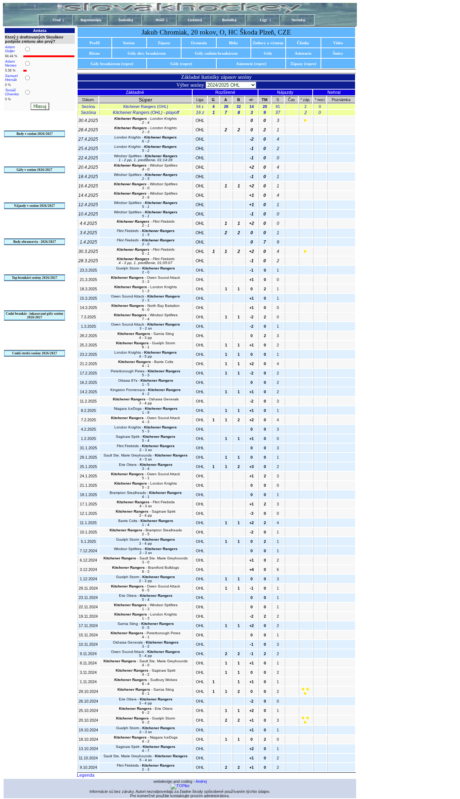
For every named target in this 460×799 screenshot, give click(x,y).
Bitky (233, 43)
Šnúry (338, 53)
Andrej (201, 781)
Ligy (263, 20)
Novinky (298, 20)
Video (338, 43)
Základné (135, 92)
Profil (94, 43)
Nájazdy (285, 92)
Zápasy (164, 43)
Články (303, 43)
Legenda (86, 775)
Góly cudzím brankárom (216, 53)
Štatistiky (125, 20)
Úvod (56, 20)
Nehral (334, 92)
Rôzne (94, 53)
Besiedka (229, 20)
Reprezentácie (90, 20)
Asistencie (303, 53)
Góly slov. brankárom (147, 53)
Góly (268, 53)
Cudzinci (195, 20)
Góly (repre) (181, 64)
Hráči (160, 20)
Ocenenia (199, 43)
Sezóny (129, 43)
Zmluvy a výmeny (268, 43)
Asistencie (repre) (251, 64)
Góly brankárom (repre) (112, 64)
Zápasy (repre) (303, 64)
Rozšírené (225, 92)
